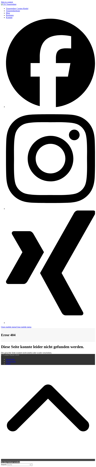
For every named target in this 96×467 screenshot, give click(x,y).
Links (8, 364)
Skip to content (7, 2)
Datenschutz (11, 361)
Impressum (10, 359)
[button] (16, 327)
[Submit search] (31, 464)
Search (3, 465)
